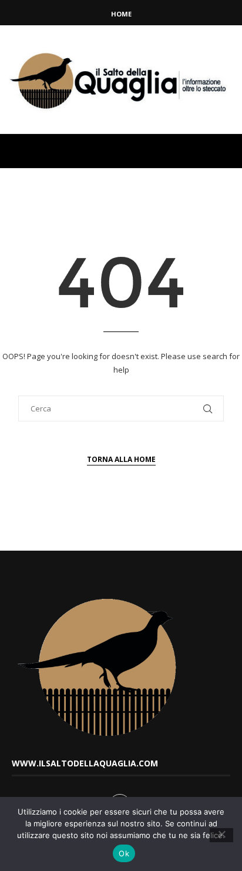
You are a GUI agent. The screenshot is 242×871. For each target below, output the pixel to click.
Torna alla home (121, 459)
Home (121, 13)
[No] (221, 835)
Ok (124, 853)
